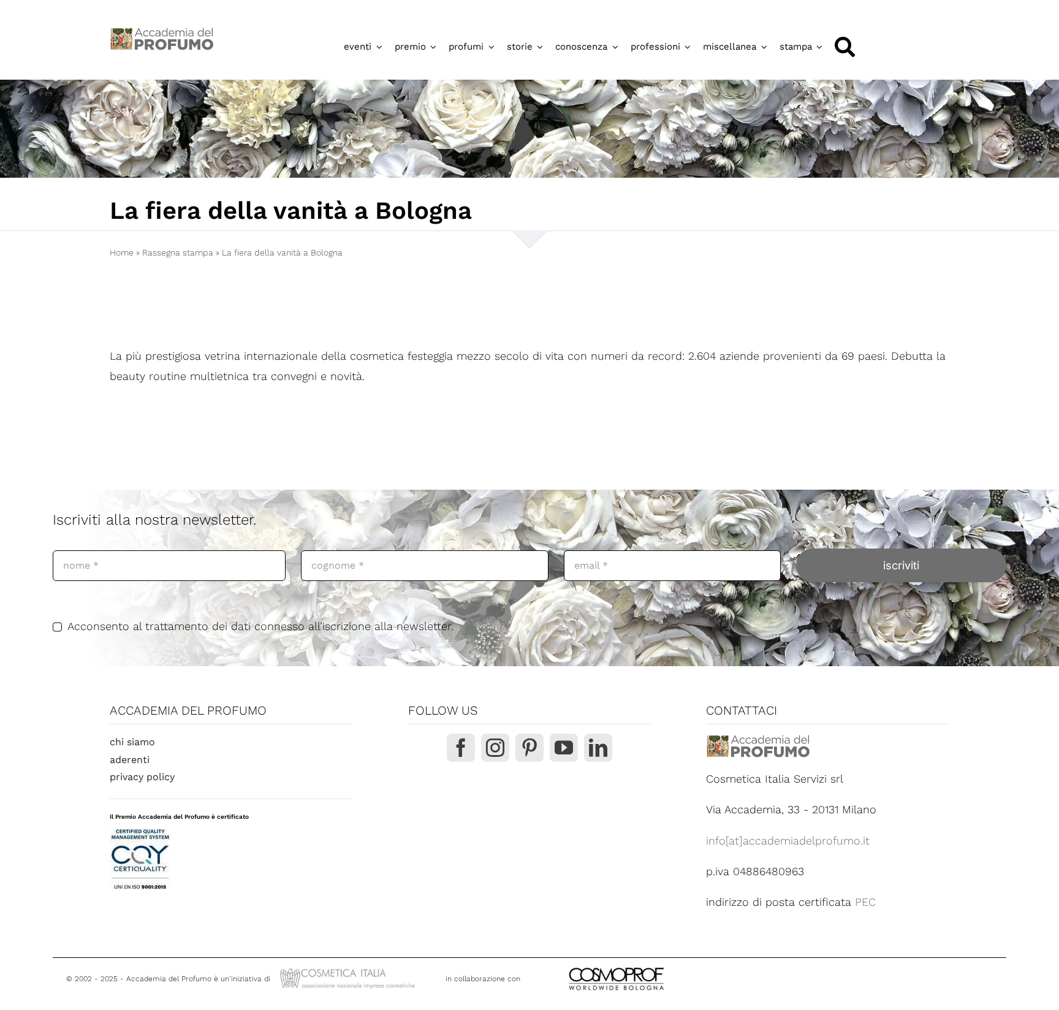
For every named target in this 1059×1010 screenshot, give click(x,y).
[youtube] (564, 748)
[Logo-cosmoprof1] (656, 966)
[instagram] (495, 748)
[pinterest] (529, 748)
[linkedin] (598, 748)
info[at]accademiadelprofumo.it (788, 840)
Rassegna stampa (177, 252)
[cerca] (845, 47)
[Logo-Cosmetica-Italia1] (349, 969)
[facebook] (461, 748)
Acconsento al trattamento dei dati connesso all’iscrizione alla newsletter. (260, 626)
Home (122, 252)
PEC (865, 901)
